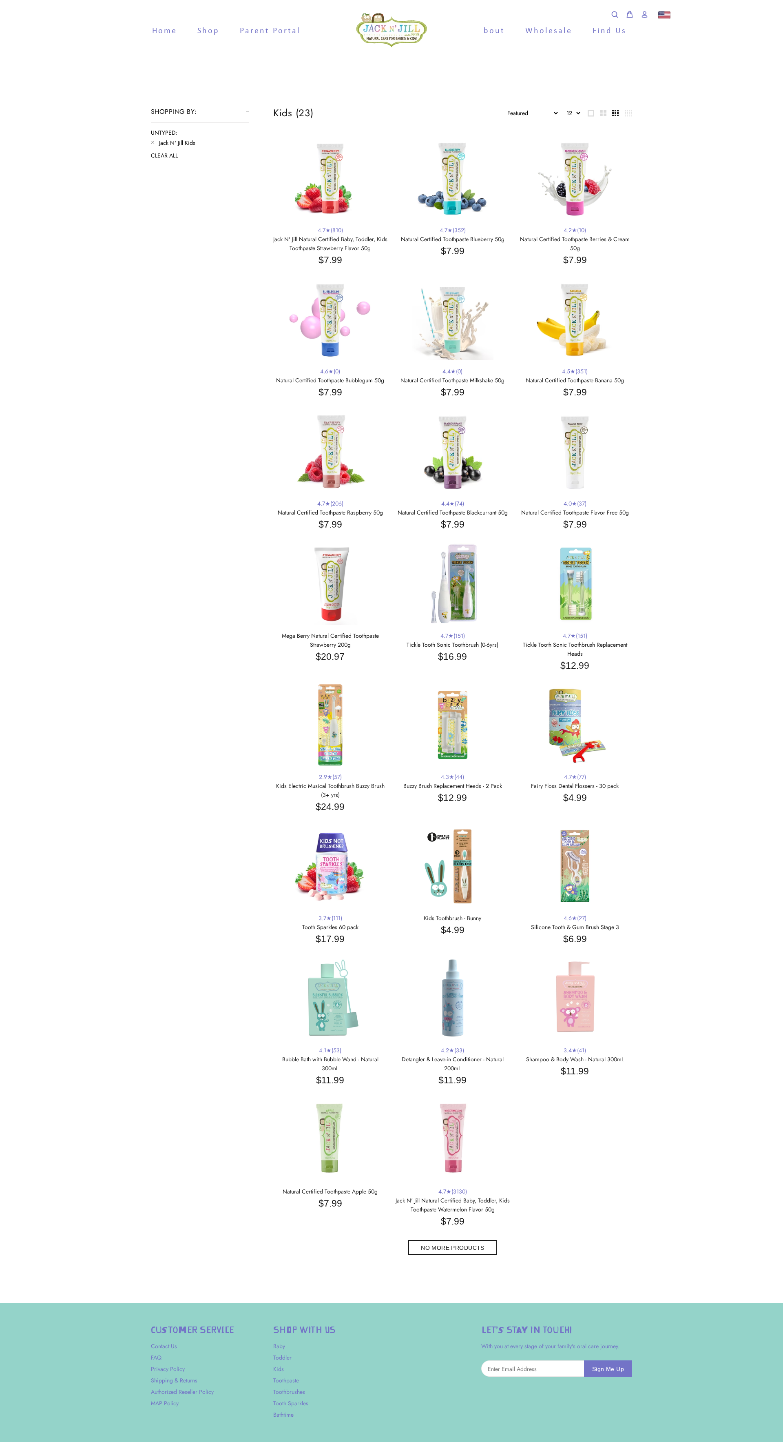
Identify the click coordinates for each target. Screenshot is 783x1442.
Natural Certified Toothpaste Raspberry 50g (330, 512)
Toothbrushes (289, 1392)
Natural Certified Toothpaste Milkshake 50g (452, 380)
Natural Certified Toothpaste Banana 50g (575, 380)
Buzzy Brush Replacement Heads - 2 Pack (452, 786)
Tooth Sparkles (290, 1403)
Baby (279, 1346)
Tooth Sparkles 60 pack (330, 927)
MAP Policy (165, 1403)
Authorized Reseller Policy (182, 1392)
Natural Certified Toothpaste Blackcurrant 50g (453, 512)
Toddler (282, 1357)
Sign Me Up (608, 1369)
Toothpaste (286, 1380)
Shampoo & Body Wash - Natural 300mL (575, 1059)
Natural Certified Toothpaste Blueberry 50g (452, 239)
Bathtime (283, 1415)
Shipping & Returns (174, 1380)
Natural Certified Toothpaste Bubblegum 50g (330, 380)
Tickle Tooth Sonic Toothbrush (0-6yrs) (452, 645)
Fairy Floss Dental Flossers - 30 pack (575, 786)
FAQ (156, 1357)
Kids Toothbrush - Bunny (452, 918)
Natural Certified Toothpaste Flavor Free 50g (575, 512)
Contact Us (164, 1346)
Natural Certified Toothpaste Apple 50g (330, 1191)
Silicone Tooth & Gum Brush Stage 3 (575, 927)
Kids (278, 1369)
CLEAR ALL (164, 155)
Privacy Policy (168, 1369)
